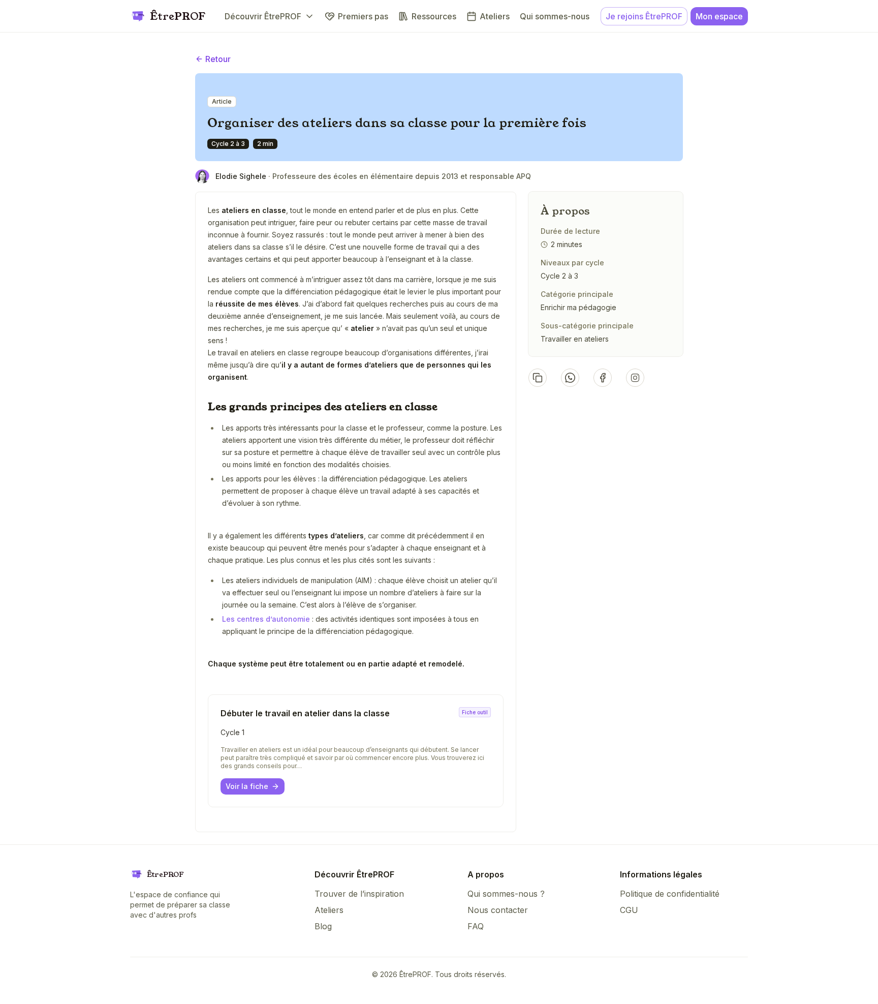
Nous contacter (497, 910)
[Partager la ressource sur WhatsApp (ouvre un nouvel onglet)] (570, 378)
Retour (218, 59)
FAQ (475, 926)
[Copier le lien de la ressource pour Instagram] (635, 378)
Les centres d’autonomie (267, 619)
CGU (629, 910)
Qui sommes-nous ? (506, 894)
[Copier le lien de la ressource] (537, 378)
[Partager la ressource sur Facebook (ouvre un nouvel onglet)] (602, 378)
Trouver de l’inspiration (359, 894)
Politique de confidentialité (669, 894)
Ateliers (329, 910)
